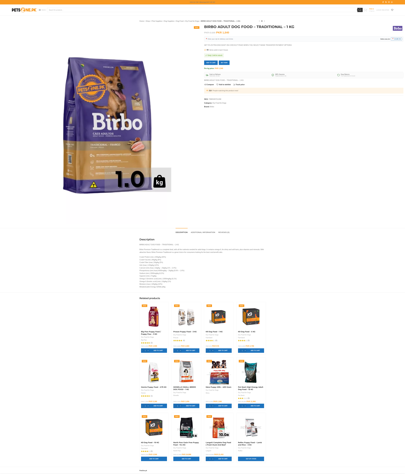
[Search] (360, 10)
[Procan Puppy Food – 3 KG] (186, 317)
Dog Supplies (169, 21)
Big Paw (144, 340)
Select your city (385, 39)
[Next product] (264, 21)
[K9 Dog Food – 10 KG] (154, 427)
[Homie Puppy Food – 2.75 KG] (154, 372)
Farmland (209, 337)
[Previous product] (259, 21)
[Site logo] (24, 10)
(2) (152, 343)
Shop (148, 21)
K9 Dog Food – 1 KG (214, 332)
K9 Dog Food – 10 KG (150, 443)
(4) (184, 340)
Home (141, 21)
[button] (154, 350)
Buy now (224, 62)
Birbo (212, 107)
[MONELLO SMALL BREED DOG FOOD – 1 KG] (186, 372)
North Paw (177, 451)
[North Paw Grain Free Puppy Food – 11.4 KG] (186, 427)
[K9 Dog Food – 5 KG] (251, 317)
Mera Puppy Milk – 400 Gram (218, 387)
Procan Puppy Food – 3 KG (185, 332)
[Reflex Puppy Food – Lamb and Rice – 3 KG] (251, 427)
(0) (216, 340)
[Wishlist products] (392, 10)
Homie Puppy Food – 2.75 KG (153, 387)
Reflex (240, 451)
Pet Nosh (241, 395)
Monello (176, 395)
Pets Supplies (157, 21)
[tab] (182, 231)
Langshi (208, 451)
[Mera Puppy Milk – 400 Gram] (219, 372)
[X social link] (385, 2)
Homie (143, 393)
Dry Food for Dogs (192, 21)
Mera (207, 393)
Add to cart (211, 62)
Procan (175, 337)
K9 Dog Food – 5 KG (246, 332)
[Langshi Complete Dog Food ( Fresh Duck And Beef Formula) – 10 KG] (219, 427)
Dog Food (179, 21)
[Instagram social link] (389, 2)
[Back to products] (262, 21)
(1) (152, 396)
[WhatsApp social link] (391, 2)
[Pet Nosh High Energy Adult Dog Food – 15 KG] (251, 372)
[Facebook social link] (383, 2)
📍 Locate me (396, 39)
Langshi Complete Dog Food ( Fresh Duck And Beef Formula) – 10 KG (218, 445)
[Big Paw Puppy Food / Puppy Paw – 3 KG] (154, 317)
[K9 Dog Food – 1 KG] (219, 317)
